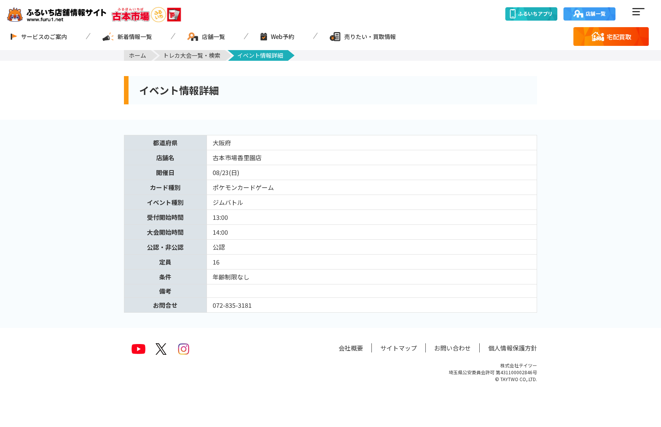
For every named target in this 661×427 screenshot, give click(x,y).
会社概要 (351, 347)
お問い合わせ (452, 347)
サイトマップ (398, 347)
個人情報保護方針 (512, 347)
